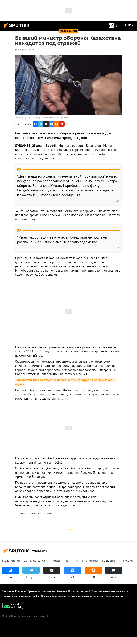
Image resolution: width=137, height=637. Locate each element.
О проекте (8, 591)
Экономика (90, 560)
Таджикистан (11, 560)
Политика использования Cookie (21, 596)
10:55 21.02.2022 (24, 50)
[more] (117, 201)
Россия (56, 560)
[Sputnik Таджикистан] (17, 28)
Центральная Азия (36, 560)
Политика (72, 560)
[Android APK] (13, 606)
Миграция (126, 560)
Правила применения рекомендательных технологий (72, 596)
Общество (109, 560)
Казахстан (22, 513)
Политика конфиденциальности (109, 591)
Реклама (62, 591)
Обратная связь (114, 596)
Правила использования (41, 591)
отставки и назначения (42, 513)
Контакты (20, 591)
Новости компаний (79, 591)
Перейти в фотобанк (60, 117)
